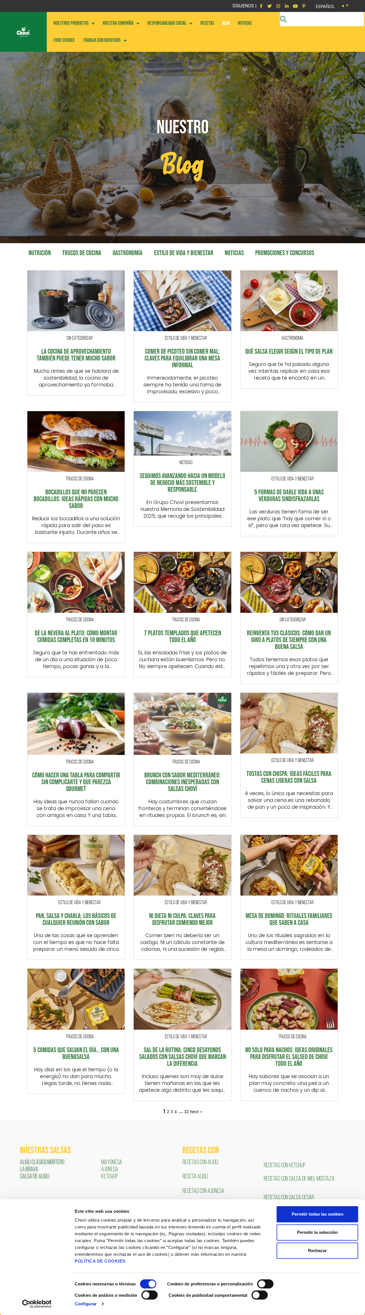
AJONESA (109, 1169)
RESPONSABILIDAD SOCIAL (166, 23)
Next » (196, 1112)
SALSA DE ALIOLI (34, 1176)
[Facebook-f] (261, 6)
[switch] (265, 1284)
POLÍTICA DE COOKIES (100, 1261)
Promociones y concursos (284, 253)
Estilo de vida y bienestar (183, 253)
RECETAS (207, 23)
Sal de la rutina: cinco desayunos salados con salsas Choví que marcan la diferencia (182, 1057)
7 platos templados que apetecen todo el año (182, 637)
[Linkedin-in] (286, 6)
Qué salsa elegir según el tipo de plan (288, 351)
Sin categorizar (79, 338)
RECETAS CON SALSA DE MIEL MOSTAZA (299, 1179)
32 (186, 1112)
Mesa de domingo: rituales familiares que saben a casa (289, 919)
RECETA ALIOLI (195, 1176)
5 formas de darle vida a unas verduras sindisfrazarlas (289, 496)
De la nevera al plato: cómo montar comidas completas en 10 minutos (76, 637)
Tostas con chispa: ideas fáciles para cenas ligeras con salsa (288, 777)
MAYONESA (111, 1162)
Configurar (86, 1303)
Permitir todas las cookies (317, 1214)
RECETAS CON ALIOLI (200, 1162)
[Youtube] (295, 6)
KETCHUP (109, 1176)
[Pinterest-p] (303, 6)
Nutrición (40, 253)
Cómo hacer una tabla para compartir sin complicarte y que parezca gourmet (76, 782)
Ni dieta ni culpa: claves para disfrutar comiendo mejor (182, 919)
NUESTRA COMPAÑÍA (118, 23)
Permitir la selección (317, 1232)
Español (325, 6)
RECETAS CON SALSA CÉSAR (289, 1198)
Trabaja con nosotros (102, 40)
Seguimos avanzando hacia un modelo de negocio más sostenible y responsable (182, 483)
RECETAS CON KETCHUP (284, 1165)
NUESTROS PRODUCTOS (71, 23)
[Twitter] (269, 6)
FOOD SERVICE (64, 40)
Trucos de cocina (81, 253)
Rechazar (317, 1250)
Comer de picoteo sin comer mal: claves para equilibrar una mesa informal (182, 358)
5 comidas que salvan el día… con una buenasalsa (76, 1053)
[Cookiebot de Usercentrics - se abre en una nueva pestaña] (37, 1304)
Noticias (234, 253)
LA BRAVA (29, 1169)
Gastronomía (128, 253)
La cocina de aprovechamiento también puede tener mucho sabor (76, 355)
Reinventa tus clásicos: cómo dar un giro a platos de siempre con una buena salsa (289, 640)
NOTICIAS (245, 23)
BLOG (226, 23)
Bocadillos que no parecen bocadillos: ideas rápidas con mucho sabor (76, 499)
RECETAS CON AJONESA (203, 1191)
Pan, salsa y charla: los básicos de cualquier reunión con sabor (76, 919)
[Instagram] (278, 6)
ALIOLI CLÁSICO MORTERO (42, 1162)
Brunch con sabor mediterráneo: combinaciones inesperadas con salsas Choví (182, 782)
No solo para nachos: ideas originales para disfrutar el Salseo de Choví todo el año (288, 1057)
